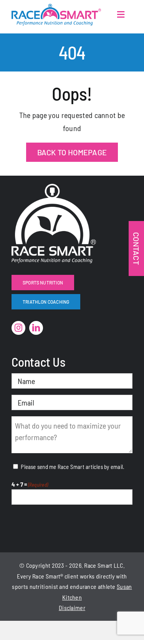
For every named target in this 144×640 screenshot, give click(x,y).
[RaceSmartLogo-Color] (56, 7)
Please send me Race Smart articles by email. (72, 466)
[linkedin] (36, 328)
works (87, 576)
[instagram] (18, 328)
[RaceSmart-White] (54, 187)
